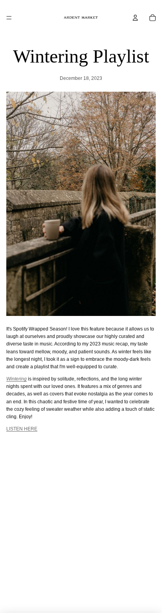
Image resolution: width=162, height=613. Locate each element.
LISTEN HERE (21, 429)
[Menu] (9, 18)
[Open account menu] (135, 17)
